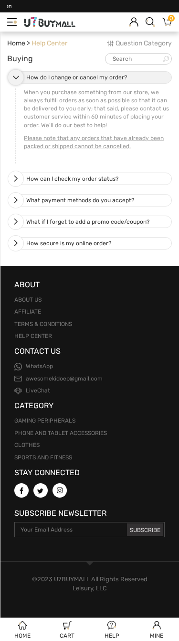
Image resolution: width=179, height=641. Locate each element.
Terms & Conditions (43, 324)
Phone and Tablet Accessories (60, 433)
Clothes (27, 445)
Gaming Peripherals (44, 420)
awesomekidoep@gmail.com (64, 378)
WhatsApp (39, 366)
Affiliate (27, 311)
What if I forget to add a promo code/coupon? (87, 221)
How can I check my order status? (72, 178)
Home (16, 43)
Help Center (33, 336)
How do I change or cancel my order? (76, 77)
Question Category (144, 43)
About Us (28, 299)
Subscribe (145, 530)
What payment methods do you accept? (80, 200)
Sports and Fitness (43, 457)
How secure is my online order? (68, 243)
